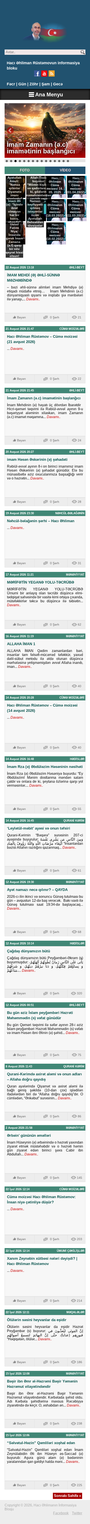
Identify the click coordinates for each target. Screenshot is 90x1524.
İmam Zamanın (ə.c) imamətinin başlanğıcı (44, 398)
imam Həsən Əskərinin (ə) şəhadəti (37, 459)
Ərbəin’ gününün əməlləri (29, 1135)
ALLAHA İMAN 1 (21, 644)
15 (68, 161)
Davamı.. (32, 299)
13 (59, 161)
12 (55, 161)
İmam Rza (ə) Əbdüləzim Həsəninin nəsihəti (45, 767)
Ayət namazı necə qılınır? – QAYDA (37, 890)
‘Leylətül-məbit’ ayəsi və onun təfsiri (38, 828)
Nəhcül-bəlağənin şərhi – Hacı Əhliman (40, 521)
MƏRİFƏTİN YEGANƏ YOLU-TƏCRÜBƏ (40, 582)
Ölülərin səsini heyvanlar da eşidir (36, 1320)
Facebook (61, 1513)
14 (63, 161)
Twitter (77, 1513)
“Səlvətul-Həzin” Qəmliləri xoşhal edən (41, 1443)
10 (46, 161)
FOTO (24, 170)
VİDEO (65, 170)
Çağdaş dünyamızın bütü (28, 951)
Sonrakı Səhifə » (67, 1496)
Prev (10, 130)
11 (50, 161)
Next (79, 130)
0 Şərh (54, 317)
